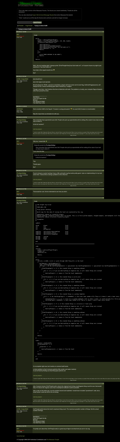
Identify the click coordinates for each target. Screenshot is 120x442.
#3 (103, 106)
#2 (103, 76)
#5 (103, 138)
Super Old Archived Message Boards (43, 15)
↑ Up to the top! (20, 436)
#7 (103, 189)
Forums (21, 25)
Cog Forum (28, 25)
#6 (103, 170)
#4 (103, 117)
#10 (103, 406)
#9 (103, 383)
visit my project (37, 129)
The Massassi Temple (53, 439)
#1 (103, 31)
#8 (103, 198)
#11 (103, 426)
